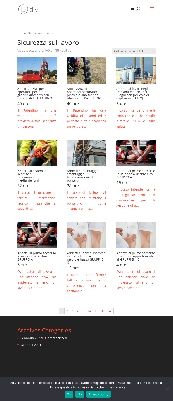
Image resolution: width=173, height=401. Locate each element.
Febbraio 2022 (31, 338)
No (80, 394)
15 (96, 311)
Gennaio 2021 (30, 345)
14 (89, 311)
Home (21, 33)
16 (103, 311)
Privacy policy (98, 394)
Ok (69, 394)
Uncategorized (56, 338)
